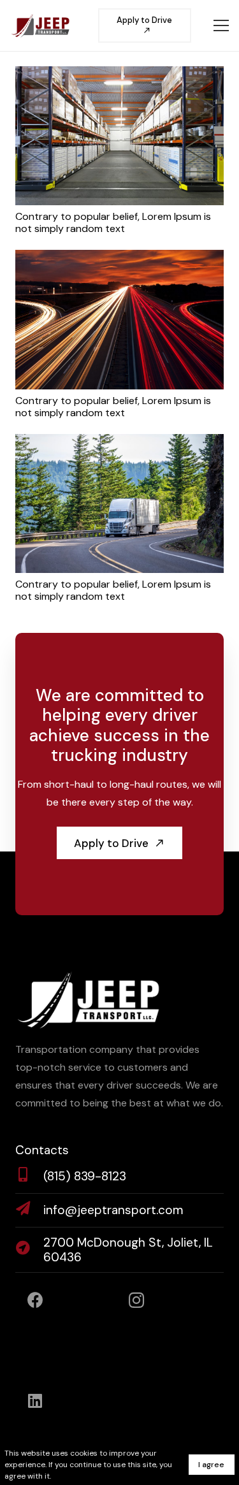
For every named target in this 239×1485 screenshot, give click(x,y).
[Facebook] (35, 1300)
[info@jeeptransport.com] (29, 1210)
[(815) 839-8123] (29, 1176)
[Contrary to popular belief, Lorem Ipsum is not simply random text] (119, 75)
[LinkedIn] (35, 1401)
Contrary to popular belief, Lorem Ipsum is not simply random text (113, 222)
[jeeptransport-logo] (40, 25)
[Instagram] (137, 1300)
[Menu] (221, 25)
